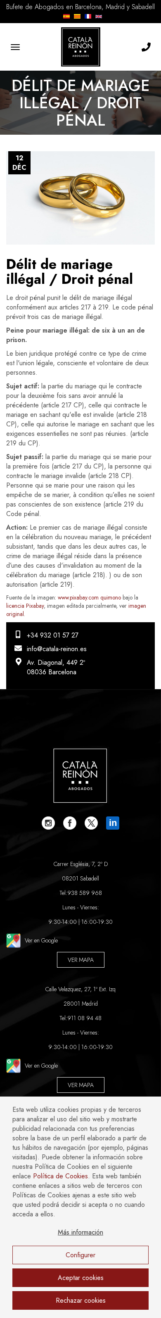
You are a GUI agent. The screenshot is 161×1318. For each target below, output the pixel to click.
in (113, 823)
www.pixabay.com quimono (89, 597)
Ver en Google (41, 940)
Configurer (80, 1255)
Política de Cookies (60, 1176)
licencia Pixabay (25, 606)
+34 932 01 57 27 (52, 635)
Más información (80, 1232)
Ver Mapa (81, 960)
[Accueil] (80, 47)
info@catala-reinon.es (57, 649)
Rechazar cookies (81, 1300)
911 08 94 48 (84, 1018)
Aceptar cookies (81, 1277)
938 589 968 (84, 893)
